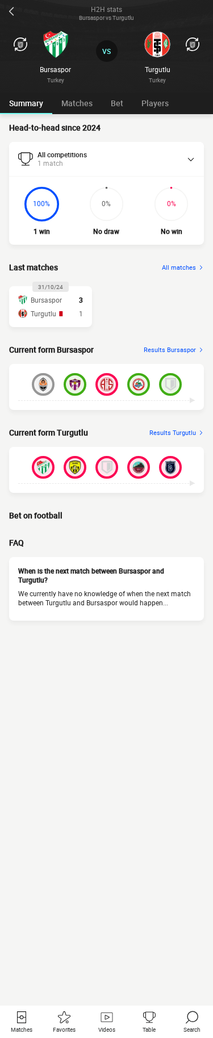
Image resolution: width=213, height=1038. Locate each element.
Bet (117, 103)
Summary (26, 103)
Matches (77, 103)
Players (155, 103)
